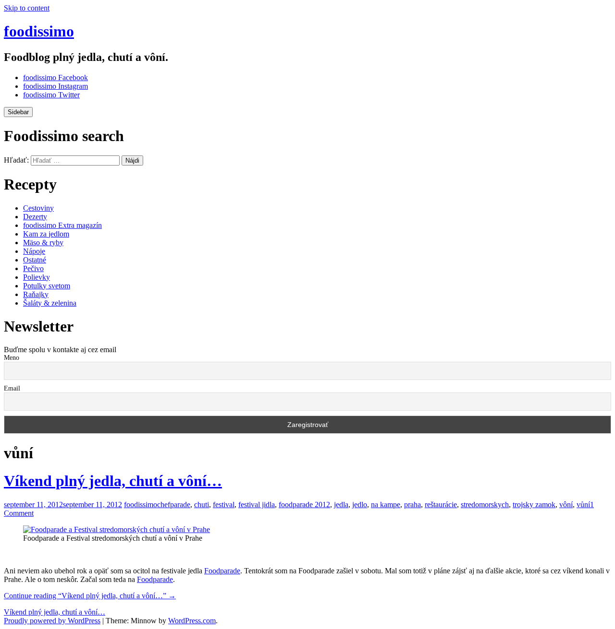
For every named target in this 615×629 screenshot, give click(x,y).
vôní (566, 504)
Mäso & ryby (43, 242)
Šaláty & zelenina (49, 303)
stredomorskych (485, 504)
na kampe (385, 504)
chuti (201, 504)
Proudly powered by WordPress (52, 621)
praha (412, 504)
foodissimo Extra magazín (62, 225)
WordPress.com (192, 621)
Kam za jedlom (46, 234)
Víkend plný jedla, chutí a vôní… (113, 480)
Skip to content (26, 8)
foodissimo (39, 31)
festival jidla (256, 504)
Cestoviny (38, 208)
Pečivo (33, 268)
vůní (583, 504)
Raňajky (36, 294)
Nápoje (34, 251)
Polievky (36, 277)
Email (12, 388)
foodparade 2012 (304, 504)
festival (223, 504)
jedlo (359, 504)
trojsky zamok (534, 504)
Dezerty (35, 217)
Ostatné (34, 260)
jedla (341, 504)
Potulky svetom (46, 286)
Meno (11, 357)
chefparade (173, 504)
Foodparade (222, 571)
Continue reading (90, 596)
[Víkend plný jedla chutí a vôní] (116, 529)
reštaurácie (441, 504)
